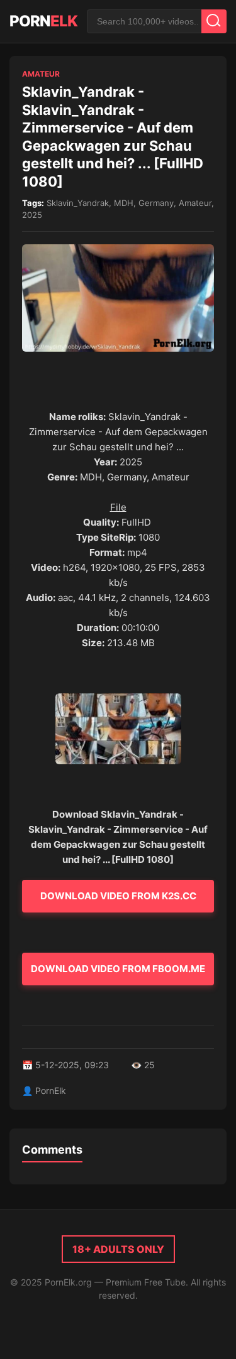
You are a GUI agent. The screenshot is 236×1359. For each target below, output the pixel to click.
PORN (43, 21)
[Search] (214, 21)
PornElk (50, 1090)
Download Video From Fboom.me (118, 969)
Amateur (41, 74)
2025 (32, 215)
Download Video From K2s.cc (118, 896)
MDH (123, 203)
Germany (156, 203)
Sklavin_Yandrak (78, 203)
